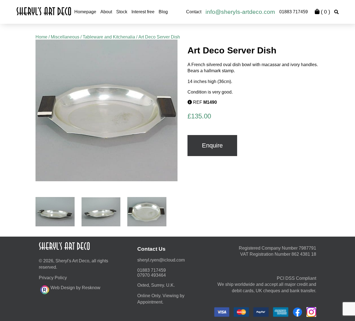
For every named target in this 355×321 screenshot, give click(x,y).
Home (41, 37)
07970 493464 (151, 275)
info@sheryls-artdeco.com (240, 12)
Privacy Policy (53, 277)
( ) (325, 12)
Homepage (85, 11)
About (106, 11)
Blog (163, 11)
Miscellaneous (65, 37)
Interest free (142, 11)
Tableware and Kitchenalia (109, 37)
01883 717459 (293, 11)
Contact (193, 11)
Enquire (212, 145)
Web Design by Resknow (75, 287)
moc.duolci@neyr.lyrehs (161, 260)
